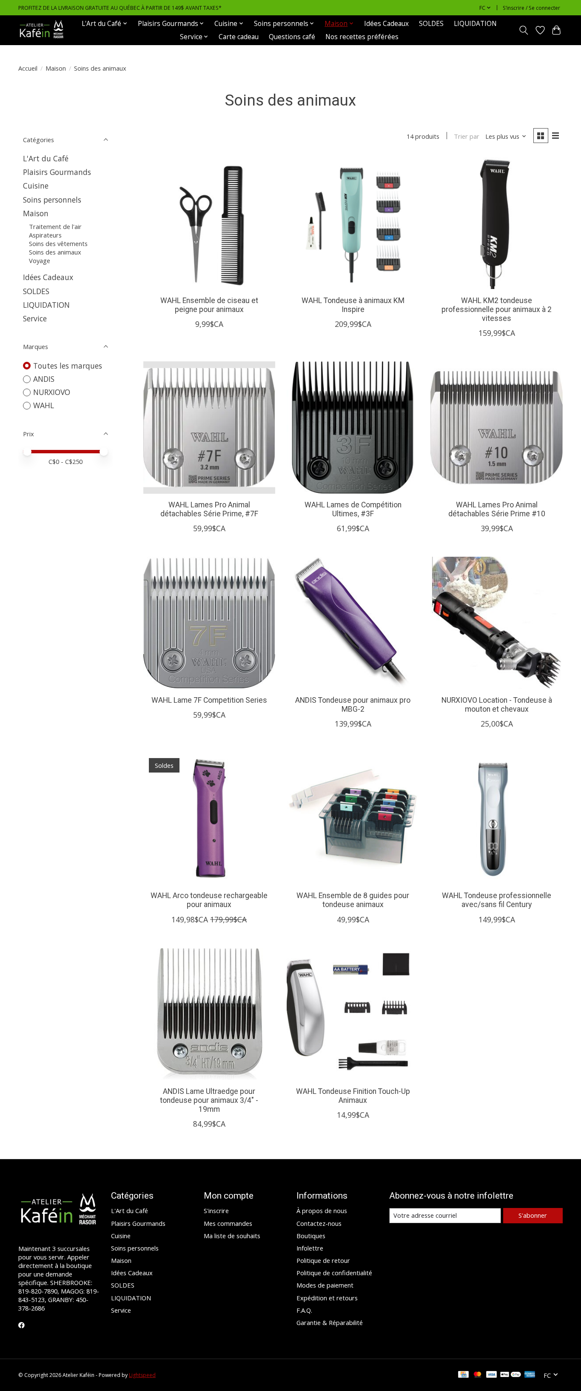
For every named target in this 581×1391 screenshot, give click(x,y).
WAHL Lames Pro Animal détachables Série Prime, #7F (209, 509)
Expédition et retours (327, 1298)
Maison (56, 68)
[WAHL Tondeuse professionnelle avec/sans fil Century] (496, 818)
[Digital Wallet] (510, 1375)
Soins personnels (52, 200)
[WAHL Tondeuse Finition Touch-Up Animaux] (353, 1014)
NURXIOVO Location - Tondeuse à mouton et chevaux (496, 704)
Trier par (466, 136)
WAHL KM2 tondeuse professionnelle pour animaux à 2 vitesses (496, 309)
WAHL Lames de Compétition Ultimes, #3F (353, 509)
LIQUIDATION (475, 23)
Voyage (39, 260)
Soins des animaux (55, 252)
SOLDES (431, 23)
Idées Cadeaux (386, 23)
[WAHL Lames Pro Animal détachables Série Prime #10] (496, 427)
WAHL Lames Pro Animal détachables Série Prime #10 (496, 509)
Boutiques (310, 1235)
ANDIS (43, 379)
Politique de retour (323, 1260)
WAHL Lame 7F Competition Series (209, 700)
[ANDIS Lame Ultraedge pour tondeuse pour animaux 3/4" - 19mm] (209, 1014)
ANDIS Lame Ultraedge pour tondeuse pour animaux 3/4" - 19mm (209, 1100)
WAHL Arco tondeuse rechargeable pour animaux (209, 900)
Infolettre (309, 1248)
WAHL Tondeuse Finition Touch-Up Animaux (353, 1096)
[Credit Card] (463, 1375)
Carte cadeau (239, 36)
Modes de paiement (324, 1285)
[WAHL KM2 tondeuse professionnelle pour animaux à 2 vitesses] (496, 223)
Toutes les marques (67, 366)
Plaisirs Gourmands (57, 172)
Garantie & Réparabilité (329, 1322)
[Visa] (491, 1375)
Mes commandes (228, 1223)
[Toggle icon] (524, 30)
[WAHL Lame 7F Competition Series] (209, 623)
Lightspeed (142, 1375)
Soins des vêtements (58, 243)
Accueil (27, 68)
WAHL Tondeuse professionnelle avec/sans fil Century (496, 900)
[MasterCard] (477, 1375)
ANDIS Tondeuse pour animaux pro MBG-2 (352, 704)
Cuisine (35, 185)
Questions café (292, 36)
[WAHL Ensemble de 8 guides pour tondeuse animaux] (353, 818)
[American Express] (529, 1375)
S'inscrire (216, 1210)
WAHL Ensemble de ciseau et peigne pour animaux (209, 305)
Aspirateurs (45, 235)
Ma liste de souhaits (232, 1235)
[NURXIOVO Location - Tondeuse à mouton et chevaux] (496, 623)
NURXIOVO (51, 392)
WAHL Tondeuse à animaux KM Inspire (353, 305)
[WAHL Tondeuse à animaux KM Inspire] (353, 223)
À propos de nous (321, 1210)
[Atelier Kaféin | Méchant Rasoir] (41, 30)
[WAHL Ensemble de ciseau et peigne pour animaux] (209, 223)
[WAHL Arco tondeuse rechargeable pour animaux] (209, 818)
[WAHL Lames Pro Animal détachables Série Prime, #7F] (209, 427)
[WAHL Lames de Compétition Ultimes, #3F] (353, 427)
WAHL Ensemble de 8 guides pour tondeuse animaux (352, 900)
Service (35, 318)
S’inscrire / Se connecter (531, 7)
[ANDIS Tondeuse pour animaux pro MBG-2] (353, 623)
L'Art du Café (45, 158)
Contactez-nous (319, 1223)
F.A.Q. (304, 1310)
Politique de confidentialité (334, 1272)
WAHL (43, 405)
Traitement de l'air (55, 226)
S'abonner (532, 1215)
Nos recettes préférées (362, 36)
